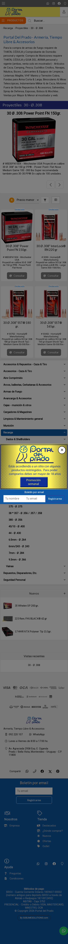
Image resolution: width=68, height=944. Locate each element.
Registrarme (55, 498)
